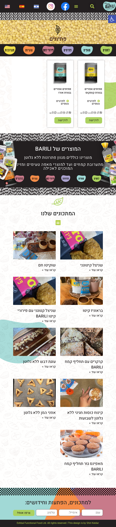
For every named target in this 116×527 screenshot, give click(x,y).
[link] (112, 19)
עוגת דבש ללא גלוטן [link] (39, 362)
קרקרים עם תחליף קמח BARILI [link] (84, 364)
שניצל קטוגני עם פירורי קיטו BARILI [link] (37, 313)
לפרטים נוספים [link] (93, 102)
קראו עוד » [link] (96, 270)
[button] (92, 6)
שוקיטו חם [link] (47, 265)
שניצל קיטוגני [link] (91, 265)
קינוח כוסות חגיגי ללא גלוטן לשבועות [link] (85, 415)
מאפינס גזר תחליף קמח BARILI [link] (83, 466)
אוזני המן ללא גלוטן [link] (40, 413)
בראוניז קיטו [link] (93, 311)
